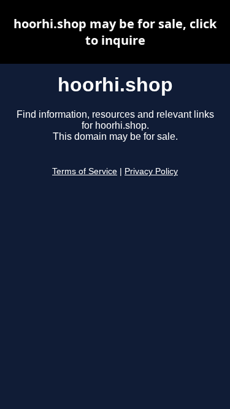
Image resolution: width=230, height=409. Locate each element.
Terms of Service (84, 171)
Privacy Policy (151, 171)
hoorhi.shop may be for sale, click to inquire (115, 31)
